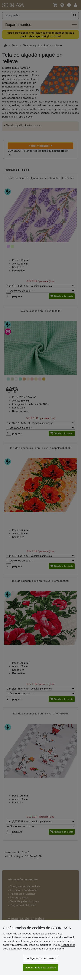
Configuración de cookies (40, 958)
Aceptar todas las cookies (40, 967)
